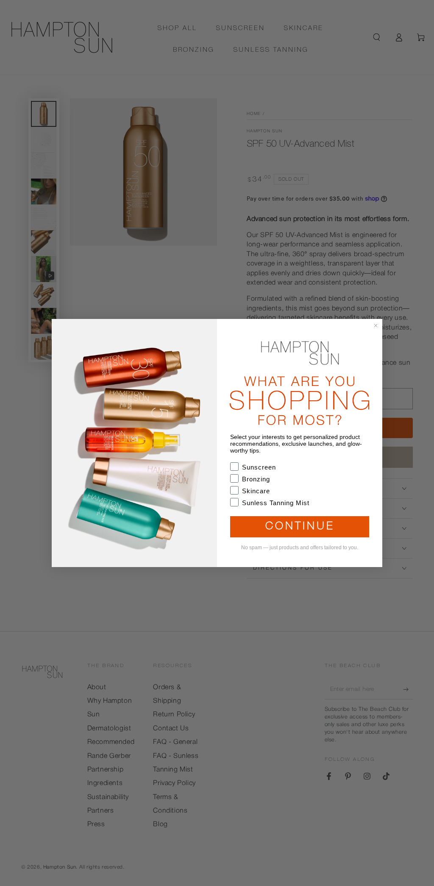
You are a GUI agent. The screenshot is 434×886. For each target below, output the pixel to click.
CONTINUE (299, 527)
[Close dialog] (376, 325)
